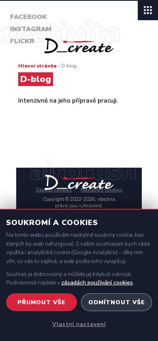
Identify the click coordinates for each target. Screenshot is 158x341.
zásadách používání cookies (97, 282)
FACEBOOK (28, 17)
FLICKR (22, 41)
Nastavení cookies (101, 190)
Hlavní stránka (37, 66)
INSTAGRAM (30, 29)
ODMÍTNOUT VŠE (116, 302)
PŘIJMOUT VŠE (41, 302)
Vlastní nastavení (79, 324)
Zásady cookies (54, 190)
